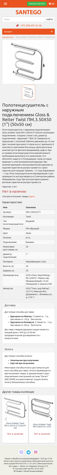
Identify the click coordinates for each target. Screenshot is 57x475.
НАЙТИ (49, 19)
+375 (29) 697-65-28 (31, 25)
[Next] (51, 419)
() (52, 3)
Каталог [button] (8, 32)
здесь (32, 196)
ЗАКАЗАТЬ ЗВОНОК (37, 4)
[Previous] (6, 419)
